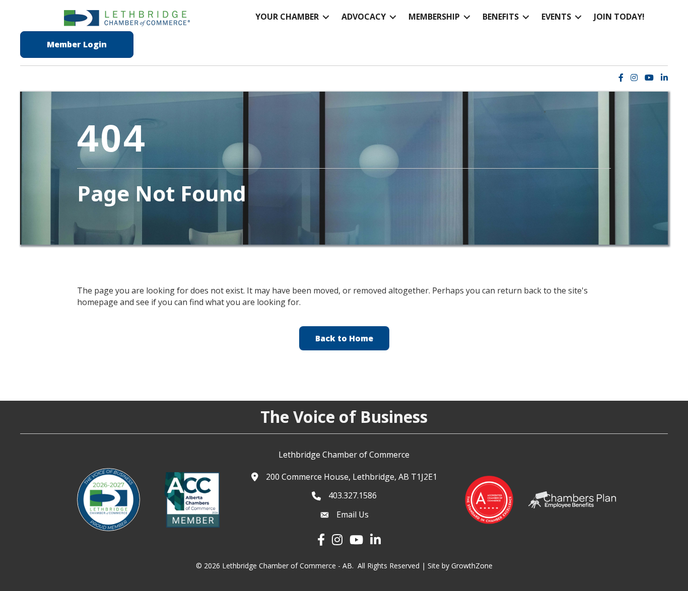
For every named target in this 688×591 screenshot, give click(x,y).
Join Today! (619, 16)
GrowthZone (472, 565)
